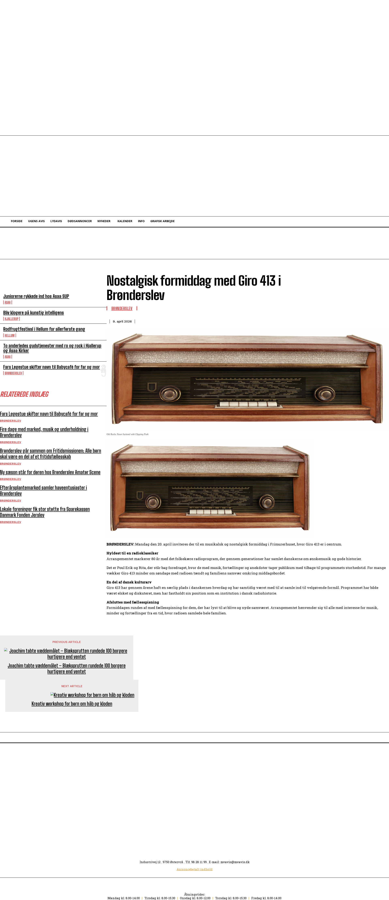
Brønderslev (13, 373)
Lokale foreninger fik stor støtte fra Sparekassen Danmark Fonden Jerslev (45, 512)
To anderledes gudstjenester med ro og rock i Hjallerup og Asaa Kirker (52, 348)
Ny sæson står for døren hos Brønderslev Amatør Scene (50, 472)
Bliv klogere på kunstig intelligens (33, 312)
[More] (382, 320)
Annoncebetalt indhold (195, 869)
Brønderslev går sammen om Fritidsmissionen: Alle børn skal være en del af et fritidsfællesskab (50, 454)
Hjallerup (11, 319)
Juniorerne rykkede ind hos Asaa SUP (36, 296)
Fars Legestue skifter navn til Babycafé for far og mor (51, 367)
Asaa (8, 302)
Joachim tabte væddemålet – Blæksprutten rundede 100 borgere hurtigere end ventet (67, 668)
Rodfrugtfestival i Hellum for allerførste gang (44, 329)
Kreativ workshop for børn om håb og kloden (72, 704)
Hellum (10, 335)
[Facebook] (367, 321)
